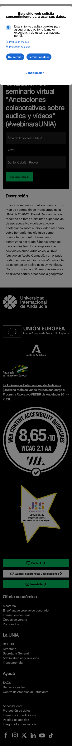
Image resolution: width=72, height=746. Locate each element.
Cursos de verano (15, 619)
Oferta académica (20, 596)
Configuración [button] (36, 72)
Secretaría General (16, 653)
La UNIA (11, 635)
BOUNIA (9, 644)
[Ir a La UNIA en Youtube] (42, 735)
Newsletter (36, 584)
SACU (7, 682)
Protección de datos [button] (19, 47)
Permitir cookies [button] (39, 56)
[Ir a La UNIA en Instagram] (15, 735)
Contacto (36, 563)
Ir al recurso (18, 177)
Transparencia (13, 662)
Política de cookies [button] (19, 42)
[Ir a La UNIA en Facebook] (6, 735)
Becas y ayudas (14, 687)
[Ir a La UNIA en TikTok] (51, 735)
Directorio (9, 648)
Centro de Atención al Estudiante (25, 691)
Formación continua (17, 615)
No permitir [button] (15, 56)
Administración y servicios (21, 658)
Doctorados (11, 624)
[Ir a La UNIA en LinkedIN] (33, 735)
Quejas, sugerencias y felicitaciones (37, 573)
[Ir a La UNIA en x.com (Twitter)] (24, 735)
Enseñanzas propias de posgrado (26, 610)
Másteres (9, 605)
